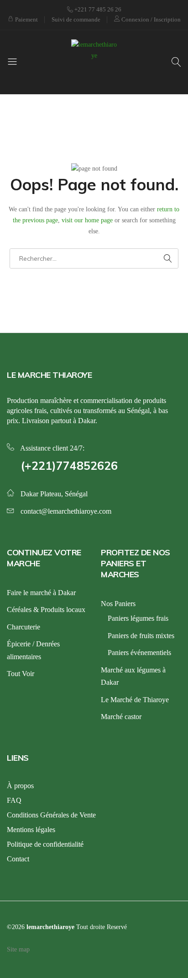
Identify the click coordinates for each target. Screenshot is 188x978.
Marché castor (121, 716)
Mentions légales (31, 829)
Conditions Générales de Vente (51, 815)
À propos (20, 786)
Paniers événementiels (139, 652)
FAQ (14, 800)
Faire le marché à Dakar (41, 592)
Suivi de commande (76, 19)
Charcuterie (23, 627)
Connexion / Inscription (150, 19)
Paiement (26, 19)
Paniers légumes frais (138, 618)
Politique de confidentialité (45, 844)
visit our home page (87, 220)
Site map (18, 949)
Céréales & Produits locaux (46, 609)
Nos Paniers (118, 603)
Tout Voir (20, 673)
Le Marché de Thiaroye (135, 700)
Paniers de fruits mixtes (141, 635)
